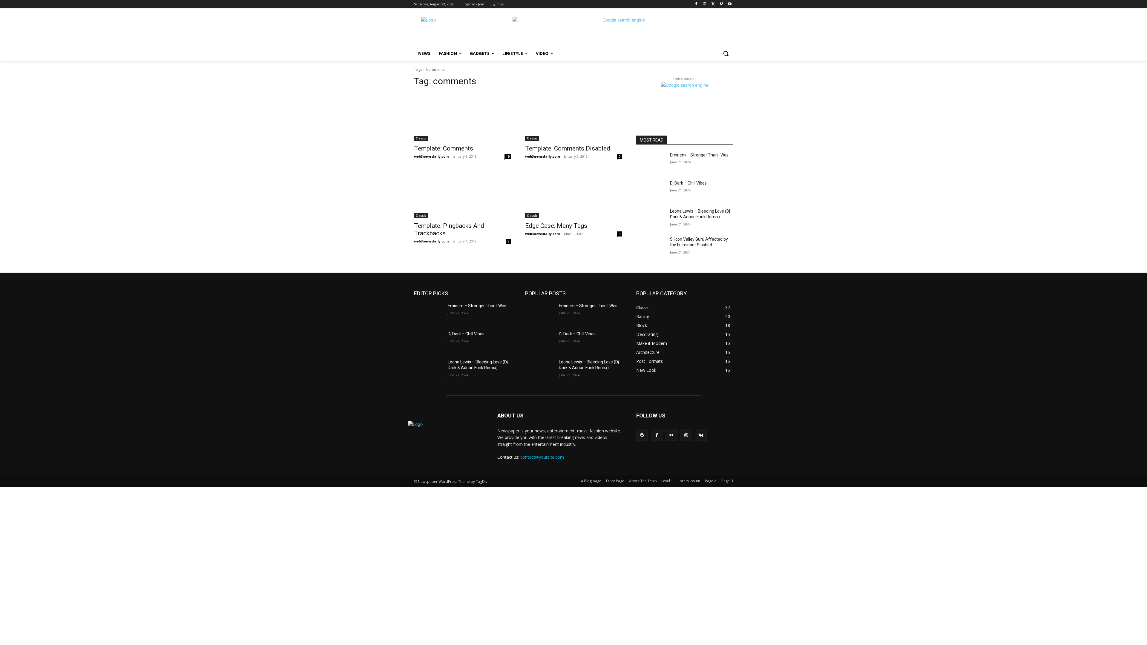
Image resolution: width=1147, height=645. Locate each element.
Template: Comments (443, 148)
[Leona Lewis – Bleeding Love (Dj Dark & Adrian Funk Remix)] (650, 218)
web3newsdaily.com (431, 156)
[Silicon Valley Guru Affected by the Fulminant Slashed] (650, 246)
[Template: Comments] (462, 117)
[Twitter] (713, 4)
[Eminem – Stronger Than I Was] (650, 162)
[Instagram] (704, 4)
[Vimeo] (721, 4)
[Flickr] (671, 435)
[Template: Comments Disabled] (573, 117)
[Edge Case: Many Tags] (573, 194)
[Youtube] (729, 4)
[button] (726, 53)
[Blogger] (642, 435)
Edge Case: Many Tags (556, 225)
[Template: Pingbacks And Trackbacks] (462, 194)
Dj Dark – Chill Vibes (688, 183)
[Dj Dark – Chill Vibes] (650, 190)
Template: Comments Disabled (567, 148)
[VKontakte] (701, 435)
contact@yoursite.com (542, 457)
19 (508, 156)
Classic (421, 138)
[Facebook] (696, 4)
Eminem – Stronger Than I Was (699, 155)
